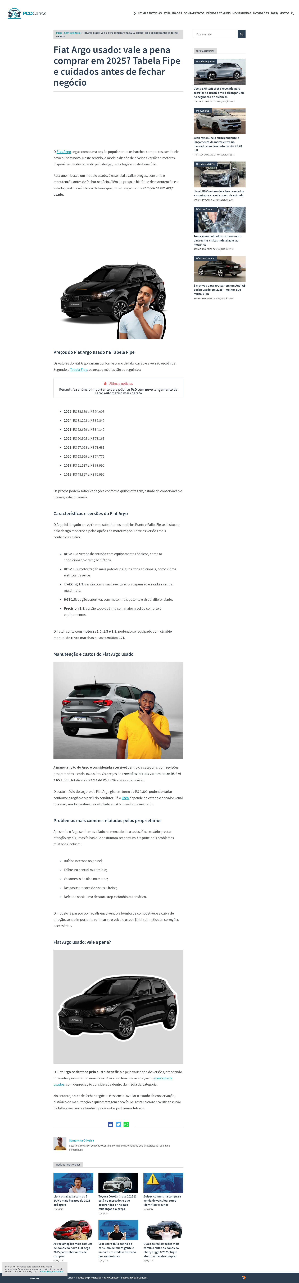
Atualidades (173, 13)
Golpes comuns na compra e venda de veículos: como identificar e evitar (162, 1200)
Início (59, 33)
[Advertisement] (118, 119)
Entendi (34, 1278)
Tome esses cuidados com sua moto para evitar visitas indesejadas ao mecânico (218, 240)
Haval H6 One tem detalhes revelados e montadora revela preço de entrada (219, 193)
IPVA (125, 798)
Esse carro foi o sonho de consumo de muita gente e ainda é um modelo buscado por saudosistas (117, 1250)
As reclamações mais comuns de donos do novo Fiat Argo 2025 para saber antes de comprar (72, 1250)
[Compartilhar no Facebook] (110, 1124)
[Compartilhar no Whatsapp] (126, 1124)
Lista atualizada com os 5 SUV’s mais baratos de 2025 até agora (71, 1200)
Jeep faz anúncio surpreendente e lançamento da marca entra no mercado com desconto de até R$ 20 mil (218, 144)
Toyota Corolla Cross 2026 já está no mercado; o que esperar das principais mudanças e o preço (117, 1202)
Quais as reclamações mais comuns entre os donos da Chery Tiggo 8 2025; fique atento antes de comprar (161, 1250)
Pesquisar (242, 34)
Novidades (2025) (265, 13)
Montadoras (241, 13)
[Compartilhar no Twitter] (118, 1124)
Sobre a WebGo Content (134, 1277)
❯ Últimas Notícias (147, 13)
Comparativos (194, 13)
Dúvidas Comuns (218, 13)
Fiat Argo (64, 151)
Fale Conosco (111, 1277)
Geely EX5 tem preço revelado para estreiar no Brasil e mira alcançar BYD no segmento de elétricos (219, 93)
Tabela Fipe (78, 369)
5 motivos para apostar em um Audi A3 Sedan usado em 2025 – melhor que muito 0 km (219, 289)
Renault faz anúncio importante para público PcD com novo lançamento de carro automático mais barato (118, 391)
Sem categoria (72, 33)
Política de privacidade (88, 1277)
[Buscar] (292, 13)
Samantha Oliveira (81, 1140)
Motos (284, 13)
